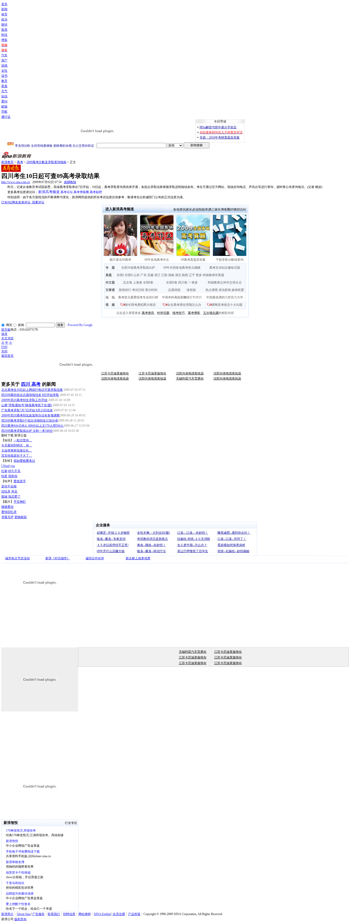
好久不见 (14, 471)
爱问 (4, 101)
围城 (4, 496)
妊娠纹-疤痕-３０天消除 (193, 539)
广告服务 (38, 914)
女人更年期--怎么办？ (192, 545)
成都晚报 (70, 182)
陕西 (185, 275)
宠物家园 (20, 517)
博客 (4, 40)
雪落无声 (7, 517)
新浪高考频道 (49, 192)
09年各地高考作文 (157, 259)
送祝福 (191, 290)
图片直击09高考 (120, 259)
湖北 (178, 275)
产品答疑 (134, 914)
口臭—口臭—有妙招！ (192, 532)
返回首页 (7, 356)
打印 (4, 347)
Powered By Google (80, 325)
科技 (4, 35)
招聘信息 (69, 914)
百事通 (110, 290)
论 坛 (110, 297)
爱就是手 (20, 481)
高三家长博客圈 (219, 209)
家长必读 (192, 209)
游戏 (4, 65)
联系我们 (54, 914)
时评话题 (163, 313)
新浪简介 (7, 914)
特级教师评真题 (213, 275)
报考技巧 (178, 313)
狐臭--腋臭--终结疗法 (151, 551)
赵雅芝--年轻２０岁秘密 (113, 532)
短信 (4, 96)
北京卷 (127, 282)
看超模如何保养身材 (231, 545)
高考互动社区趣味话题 (224, 267)
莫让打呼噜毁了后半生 (192, 551)
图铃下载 (7, 435)
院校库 (203, 209)
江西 (164, 275)
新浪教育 (7, 162)
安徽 (150, 275)
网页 (9, 325)
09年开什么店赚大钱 (111, 551)
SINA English (102, 914)
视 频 (110, 305)
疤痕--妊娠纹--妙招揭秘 (233, 551)
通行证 (6, 117)
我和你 (12, 476)
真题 (109, 275)
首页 (4, 4)
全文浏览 (7, 338)
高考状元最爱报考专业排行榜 (138, 297)
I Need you (8, 466)
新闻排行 (125, 290)
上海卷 (137, 282)
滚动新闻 (225, 290)
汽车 (4, 55)
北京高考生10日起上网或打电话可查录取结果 (32, 390)
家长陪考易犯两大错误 (140, 305)
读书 (4, 76)
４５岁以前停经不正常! (113, 545)
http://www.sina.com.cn (15, 182)
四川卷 (182, 282)
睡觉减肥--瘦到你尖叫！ (234, 532)
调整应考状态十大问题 (227, 305)
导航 (4, 111)
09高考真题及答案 (193, 259)
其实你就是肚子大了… (16, 455)
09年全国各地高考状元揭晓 (181, 267)
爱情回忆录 (9, 512)
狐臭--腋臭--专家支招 (111, 539)
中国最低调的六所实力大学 (224, 297)
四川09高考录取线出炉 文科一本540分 (27, 431)
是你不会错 (9, 486)
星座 (4, 86)
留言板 (6, 329)
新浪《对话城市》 (57, 558)
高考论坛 (66, 192)
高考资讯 (148, 313)
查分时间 (151, 290)
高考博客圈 (81, 192)
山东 (136, 275)
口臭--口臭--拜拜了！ (232, 539)
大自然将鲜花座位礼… (16, 450)
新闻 (4, 9)
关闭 (4, 351)
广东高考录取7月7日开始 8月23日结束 (27, 410)
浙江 (157, 275)
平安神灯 (20, 502)
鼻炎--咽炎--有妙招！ (151, 545)
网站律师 (84, 914)
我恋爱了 (14, 496)
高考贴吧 (96, 192)
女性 (4, 70)
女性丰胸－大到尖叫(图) (153, 532)
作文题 (110, 282)
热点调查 (211, 290)
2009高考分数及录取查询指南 (46, 162)
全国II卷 (171, 282)
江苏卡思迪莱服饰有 (115, 373)
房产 (4, 60)
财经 (4, 24)
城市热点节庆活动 (17, 558)
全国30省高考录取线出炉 (138, 267)
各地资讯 (179, 209)
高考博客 (194, 313)
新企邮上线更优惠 (138, 558)
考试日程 (138, 290)
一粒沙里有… (23, 440)
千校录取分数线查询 (229, 259)
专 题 (110, 267)
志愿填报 (174, 290)
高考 (20, 162)
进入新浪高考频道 (119, 209)
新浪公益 (20, 435)
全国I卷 (148, 282)
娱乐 (4, 19)
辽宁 (192, 275)
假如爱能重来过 (24, 461)
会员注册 (119, 914)
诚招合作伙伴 (95, 558)
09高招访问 (238, 209)
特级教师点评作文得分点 (225, 282)
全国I (120, 275)
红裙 (4, 471)
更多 (199, 275)
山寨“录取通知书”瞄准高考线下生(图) (26, 405)
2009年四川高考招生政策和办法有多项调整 (30, 415)
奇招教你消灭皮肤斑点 (152, 539)
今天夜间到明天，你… (16, 445)
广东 (143, 275)
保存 (4, 334)
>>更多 (193, 282)
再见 (14, 491)
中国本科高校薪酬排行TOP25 (182, 297)
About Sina (23, 914)
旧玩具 (6, 491)
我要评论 (22, 202)
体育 (4, 14)
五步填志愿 (211, 313)
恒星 (4, 476)
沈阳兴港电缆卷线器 (190, 373)
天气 (4, 91)
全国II (129, 275)
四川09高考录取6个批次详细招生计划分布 (29, 420)
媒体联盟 (238, 290)
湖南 (171, 275)
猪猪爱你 (7, 507)
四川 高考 (31, 384)
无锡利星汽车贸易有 (190, 378)
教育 (4, 81)
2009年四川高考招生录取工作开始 (24, 400)
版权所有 (20, 919)
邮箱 (4, 106)
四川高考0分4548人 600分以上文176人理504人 (32, 425)
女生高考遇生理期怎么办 (184, 305)
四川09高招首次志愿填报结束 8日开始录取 (30, 395)
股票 (4, 30)
